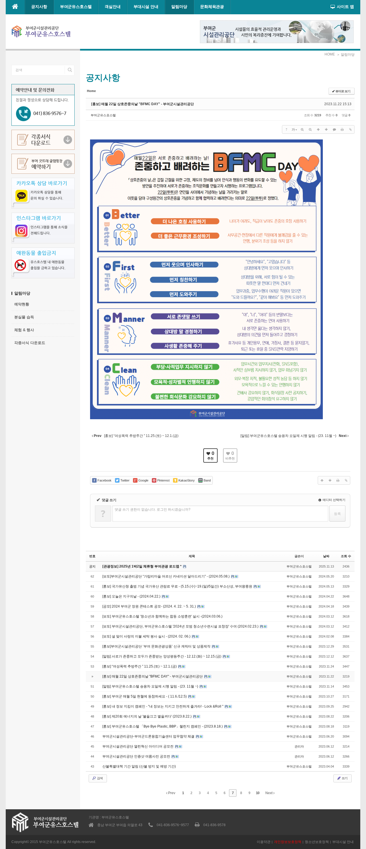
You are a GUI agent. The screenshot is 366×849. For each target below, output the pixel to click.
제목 (192, 556)
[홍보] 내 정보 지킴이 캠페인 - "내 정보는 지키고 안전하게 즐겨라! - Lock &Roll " (163, 706)
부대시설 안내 (146, 6)
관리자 (299, 746)
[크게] (302, 129)
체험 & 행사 (24, 330)
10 (257, 793)
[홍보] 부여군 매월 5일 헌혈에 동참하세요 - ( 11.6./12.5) (145, 696)
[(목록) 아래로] (326, 129)
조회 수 (346, 556)
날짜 (326, 556)
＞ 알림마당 (346, 55)
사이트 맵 (345, 6)
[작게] (310, 129)
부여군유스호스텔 (76, 6)
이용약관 (263, 842)
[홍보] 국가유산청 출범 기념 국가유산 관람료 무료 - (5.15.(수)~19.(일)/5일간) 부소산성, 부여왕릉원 (177, 586)
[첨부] (350, 129)
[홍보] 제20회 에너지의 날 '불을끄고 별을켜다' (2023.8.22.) (147, 716)
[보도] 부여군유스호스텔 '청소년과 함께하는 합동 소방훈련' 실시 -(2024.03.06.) (162, 616)
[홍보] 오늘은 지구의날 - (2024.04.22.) (131, 596)
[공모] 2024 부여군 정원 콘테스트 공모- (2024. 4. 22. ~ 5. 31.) (149, 606)
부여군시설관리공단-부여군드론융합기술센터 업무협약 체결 (148, 736)
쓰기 (344, 778)
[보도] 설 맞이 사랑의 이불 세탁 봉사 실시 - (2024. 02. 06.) (146, 636)
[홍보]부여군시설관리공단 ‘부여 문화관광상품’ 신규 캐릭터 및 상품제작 (156, 646)
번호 (92, 556)
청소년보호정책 (317, 842)
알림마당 (179, 6)
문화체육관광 (212, 6)
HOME (330, 54)
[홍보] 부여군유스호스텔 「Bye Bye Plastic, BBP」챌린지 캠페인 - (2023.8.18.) (163, 726)
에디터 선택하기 (333, 500)
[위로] (318, 129)
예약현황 (21, 304)
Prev (171, 793)
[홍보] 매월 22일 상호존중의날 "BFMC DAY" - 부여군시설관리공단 (142, 104)
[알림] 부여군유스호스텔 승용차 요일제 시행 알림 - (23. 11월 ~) (150, 686)
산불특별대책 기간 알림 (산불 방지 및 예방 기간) (139, 766)
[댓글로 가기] (334, 129)
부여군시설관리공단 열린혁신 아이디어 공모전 (138, 746)
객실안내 (113, 6)
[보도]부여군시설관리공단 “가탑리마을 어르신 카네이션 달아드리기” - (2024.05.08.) (166, 576)
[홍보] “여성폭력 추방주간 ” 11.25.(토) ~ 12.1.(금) (140, 666)
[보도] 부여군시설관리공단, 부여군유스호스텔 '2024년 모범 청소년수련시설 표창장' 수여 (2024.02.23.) (180, 626)
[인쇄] (342, 129)
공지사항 (39, 6)
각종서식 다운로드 (29, 343)
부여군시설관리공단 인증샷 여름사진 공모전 (136, 756)
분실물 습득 (24, 317)
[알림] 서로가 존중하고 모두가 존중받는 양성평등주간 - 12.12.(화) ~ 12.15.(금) (162, 656)
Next (269, 793)
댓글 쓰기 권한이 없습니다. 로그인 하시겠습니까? (152, 510)
